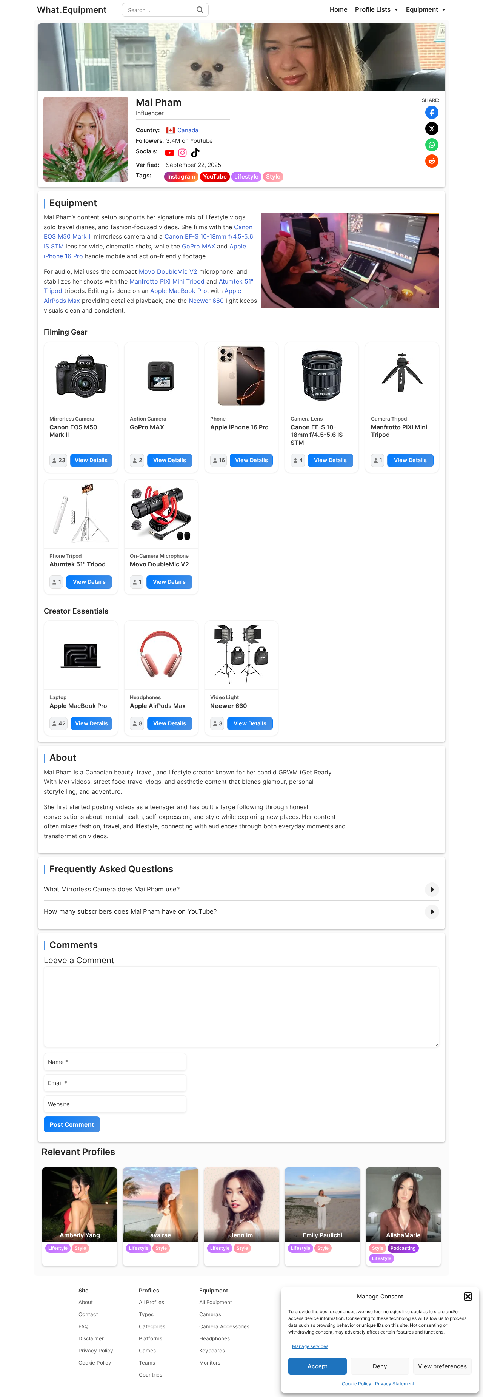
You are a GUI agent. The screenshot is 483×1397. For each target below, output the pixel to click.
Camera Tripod (389, 419)
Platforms (150, 1338)
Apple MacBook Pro (178, 291)
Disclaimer (91, 1338)
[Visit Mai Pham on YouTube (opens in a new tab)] (169, 153)
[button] (468, 1296)
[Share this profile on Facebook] (431, 112)
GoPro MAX (198, 246)
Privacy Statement (394, 1383)
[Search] (200, 10)
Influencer (150, 113)
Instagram (181, 176)
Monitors (209, 1363)
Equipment (423, 9)
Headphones (145, 697)
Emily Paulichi (322, 1235)
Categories (152, 1326)
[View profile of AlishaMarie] (403, 1204)
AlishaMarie (403, 1235)
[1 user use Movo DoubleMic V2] (161, 513)
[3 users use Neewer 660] (241, 654)
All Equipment (215, 1302)
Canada (187, 130)
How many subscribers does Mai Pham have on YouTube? (130, 911)
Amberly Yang (80, 1235)
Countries (150, 1375)
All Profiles (151, 1302)
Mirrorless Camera (71, 419)
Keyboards (212, 1351)
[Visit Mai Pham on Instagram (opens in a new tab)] (182, 153)
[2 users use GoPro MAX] (161, 375)
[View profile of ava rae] (160, 1204)
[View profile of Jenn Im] (241, 1204)
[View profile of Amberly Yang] (79, 1204)
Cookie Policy (356, 1383)
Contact (88, 1314)
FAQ (83, 1326)
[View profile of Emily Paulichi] (322, 1204)
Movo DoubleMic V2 (168, 271)
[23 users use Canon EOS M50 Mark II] (81, 375)
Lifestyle (246, 176)
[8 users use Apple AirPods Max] (161, 654)
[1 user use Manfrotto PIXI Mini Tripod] (402, 375)
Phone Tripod (65, 556)
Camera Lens (307, 419)
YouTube (215, 176)
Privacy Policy (95, 1351)
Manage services (310, 1346)
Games (147, 1351)
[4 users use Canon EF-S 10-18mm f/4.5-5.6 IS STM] (322, 375)
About (85, 1302)
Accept (318, 1366)
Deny (380, 1366)
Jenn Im (241, 1235)
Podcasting (403, 1248)
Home (339, 9)
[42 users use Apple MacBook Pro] (81, 654)
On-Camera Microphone (159, 556)
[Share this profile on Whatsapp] (431, 144)
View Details (91, 460)
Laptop (57, 697)
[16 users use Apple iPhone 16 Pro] (241, 375)
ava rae (160, 1235)
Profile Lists (373, 9)
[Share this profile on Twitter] (431, 128)
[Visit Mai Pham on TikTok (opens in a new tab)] (195, 153)
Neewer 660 (206, 300)
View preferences (442, 1366)
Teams (147, 1363)
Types (146, 1314)
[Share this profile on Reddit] (431, 161)
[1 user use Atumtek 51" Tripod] (81, 513)
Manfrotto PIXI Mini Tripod (167, 281)
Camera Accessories (224, 1326)
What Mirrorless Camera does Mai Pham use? (112, 889)
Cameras (210, 1314)
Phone (218, 419)
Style (273, 176)
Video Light (224, 697)
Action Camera (148, 419)
